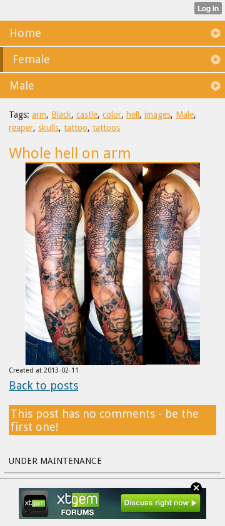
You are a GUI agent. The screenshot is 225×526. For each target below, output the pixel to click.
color (111, 115)
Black (61, 115)
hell (132, 115)
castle (87, 115)
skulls (48, 128)
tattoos (106, 128)
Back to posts (43, 385)
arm (39, 115)
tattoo (76, 128)
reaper (21, 128)
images (157, 115)
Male (185, 115)
